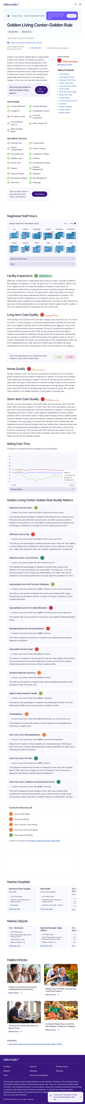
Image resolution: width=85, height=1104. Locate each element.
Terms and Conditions (39, 1075)
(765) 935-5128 (46, 946)
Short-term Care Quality (68, 92)
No (71, 357)
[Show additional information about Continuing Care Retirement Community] (19, 111)
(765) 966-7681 (36, 48)
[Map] (42, 862)
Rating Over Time (65, 95)
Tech (6, 1075)
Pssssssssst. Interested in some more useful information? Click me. (65, 1097)
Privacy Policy (62, 1066)
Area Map (62, 104)
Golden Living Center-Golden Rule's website (26, 43)
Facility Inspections (66, 83)
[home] (11, 4)
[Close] (80, 1097)
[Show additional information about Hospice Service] (46, 123)
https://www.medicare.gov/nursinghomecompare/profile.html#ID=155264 (35, 1044)
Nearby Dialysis (65, 110)
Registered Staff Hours (67, 80)
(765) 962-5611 (14, 946)
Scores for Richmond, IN (68, 101)
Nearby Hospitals (65, 107)
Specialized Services (66, 77)
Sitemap (59, 1071)
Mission (7, 1071)
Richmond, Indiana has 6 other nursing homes (44, 841)
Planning (33, 1071)
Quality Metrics (64, 98)
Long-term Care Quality (67, 86)
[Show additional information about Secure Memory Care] (16, 124)
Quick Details (64, 74)
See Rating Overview (64, 65)
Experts (33, 1066)
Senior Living (17, 16)
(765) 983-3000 (46, 909)
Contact (7, 1066)
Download (71, 16)
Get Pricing (40, 90)
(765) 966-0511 (14, 909)
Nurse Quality (64, 89)
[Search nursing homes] (75, 4)
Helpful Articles (64, 112)
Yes (59, 357)
